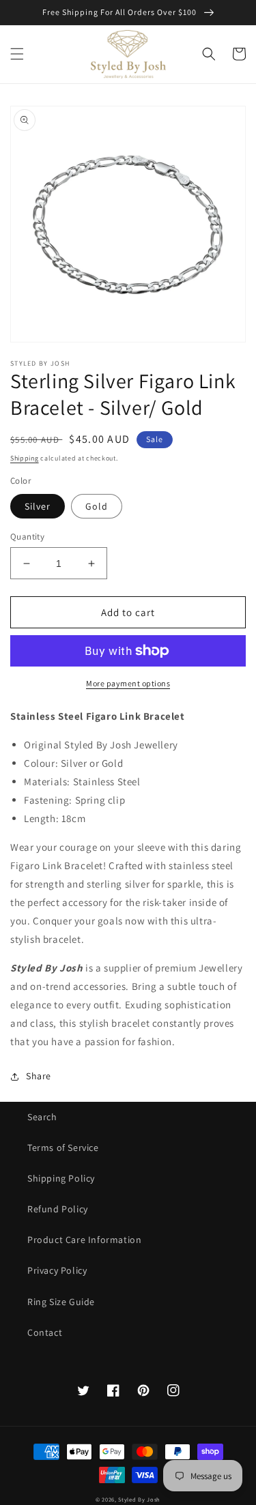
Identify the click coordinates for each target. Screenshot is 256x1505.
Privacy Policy (57, 1270)
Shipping (24, 458)
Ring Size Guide (61, 1302)
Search (42, 1117)
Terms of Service (63, 1147)
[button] (17, 54)
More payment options (128, 683)
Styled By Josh (139, 1499)
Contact (44, 1332)
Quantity (27, 536)
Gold (96, 506)
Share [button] (38, 1076)
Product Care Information (84, 1239)
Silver (38, 506)
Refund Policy (57, 1209)
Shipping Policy (61, 1178)
